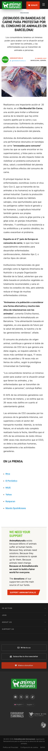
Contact (7, 636)
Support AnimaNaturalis (23, 593)
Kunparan (10, 501)
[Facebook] (15, 697)
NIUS (8, 487)
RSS (43, 747)
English (20, 704)
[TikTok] (32, 697)
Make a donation (25, 665)
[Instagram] (26, 697)
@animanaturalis (19, 61)
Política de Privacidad (10, 747)
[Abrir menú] (43, 4)
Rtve (8, 474)
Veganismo (24, 13)
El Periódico (11, 481)
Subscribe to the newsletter (25, 656)
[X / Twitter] (21, 697)
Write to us (26, 648)
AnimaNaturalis (16, 58)
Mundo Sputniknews (16, 508)
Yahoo (9, 494)
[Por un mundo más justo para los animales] (12, 5)
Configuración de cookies (29, 747)
